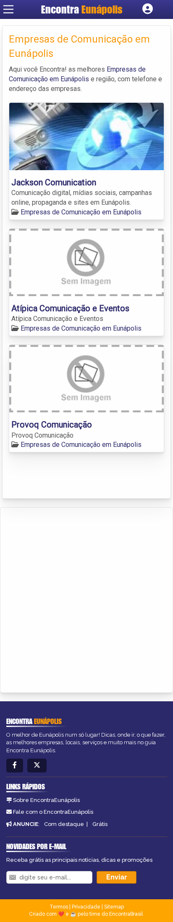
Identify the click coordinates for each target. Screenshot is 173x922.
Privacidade (86, 907)
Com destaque (64, 824)
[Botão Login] (147, 9)
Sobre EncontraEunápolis (46, 800)
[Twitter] (37, 765)
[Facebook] (14, 765)
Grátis (99, 824)
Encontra (82, 9)
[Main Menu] (8, 9)
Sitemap (114, 907)
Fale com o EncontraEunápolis (53, 812)
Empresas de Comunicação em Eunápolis (81, 212)
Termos (59, 907)
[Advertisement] (86, 598)
